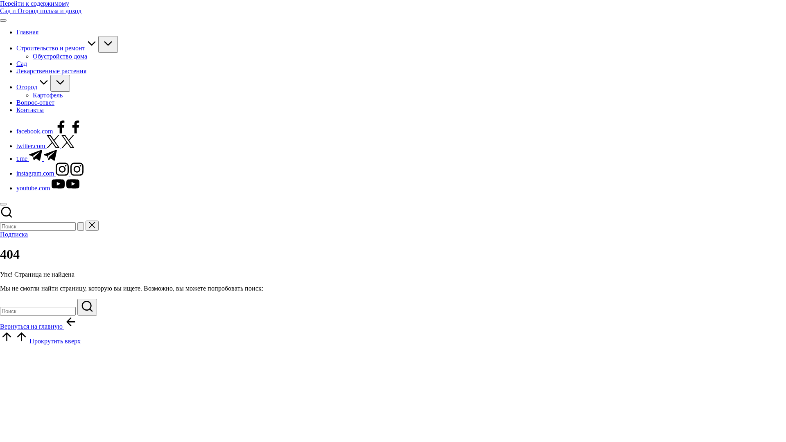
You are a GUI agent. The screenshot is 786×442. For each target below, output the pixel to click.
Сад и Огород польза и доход (40, 10)
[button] (80, 226)
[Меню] (3, 20)
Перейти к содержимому (34, 3)
